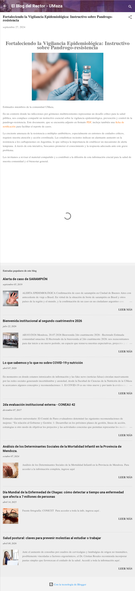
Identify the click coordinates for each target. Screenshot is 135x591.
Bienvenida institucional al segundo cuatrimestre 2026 (42, 321)
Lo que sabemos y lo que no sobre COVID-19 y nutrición (43, 363)
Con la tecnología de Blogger (69, 584)
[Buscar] (130, 7)
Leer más (125, 309)
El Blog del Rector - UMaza (36, 6)
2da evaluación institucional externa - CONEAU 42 (39, 404)
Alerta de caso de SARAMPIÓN (25, 279)
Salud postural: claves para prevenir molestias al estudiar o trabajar (52, 538)
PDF (89, 122)
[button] (130, 17)
